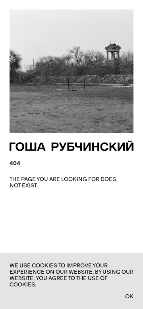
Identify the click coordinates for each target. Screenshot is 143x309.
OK (129, 296)
